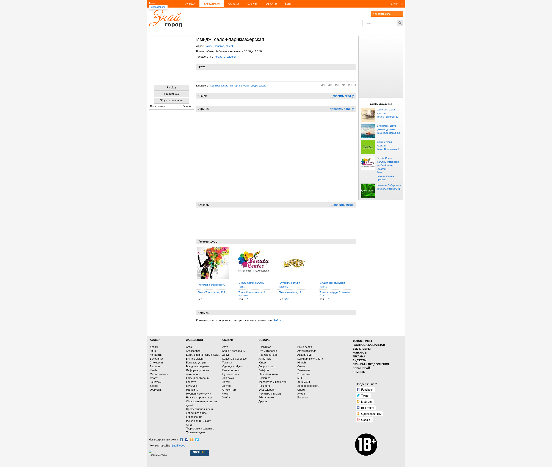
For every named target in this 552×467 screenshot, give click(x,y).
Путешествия (230, 374)
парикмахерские (219, 85)
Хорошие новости (308, 385)
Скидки (233, 3)
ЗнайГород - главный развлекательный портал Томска (165, 18)
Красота (191, 382)
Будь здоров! (266, 389)
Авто (189, 347)
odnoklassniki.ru (191, 439)
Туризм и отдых (195, 432)
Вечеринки (156, 358)
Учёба (226, 397)
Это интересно (268, 350)
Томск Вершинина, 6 (388, 149)
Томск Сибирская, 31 (388, 188)
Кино (153, 350)
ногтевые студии (239, 85)
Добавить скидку (342, 95)
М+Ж (300, 378)
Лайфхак (264, 370)
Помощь (359, 372)
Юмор (262, 362)
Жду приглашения (171, 100)
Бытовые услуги (196, 362)
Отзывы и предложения (371, 364)
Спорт (154, 378)
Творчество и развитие (200, 428)
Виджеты (360, 360)
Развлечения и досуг (199, 420)
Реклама (302, 397)
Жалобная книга (269, 374)
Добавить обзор (342, 204)
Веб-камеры (362, 348)
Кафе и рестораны (197, 378)
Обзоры (271, 3)
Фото (225, 393)
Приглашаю (171, 94)
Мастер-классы (159, 374)
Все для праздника (197, 366)
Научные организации (199, 397)
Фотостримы (362, 341)
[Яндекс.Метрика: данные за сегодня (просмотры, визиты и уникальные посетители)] (158, 453)
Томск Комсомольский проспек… (385, 176)
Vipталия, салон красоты (211, 284)
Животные (265, 358)
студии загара (258, 85)
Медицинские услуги (198, 393)
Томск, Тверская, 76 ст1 (219, 46)
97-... (329, 299)
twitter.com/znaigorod (197, 439)
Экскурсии (156, 389)
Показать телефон (225, 56)
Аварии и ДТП (305, 354)
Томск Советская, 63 (388, 133)
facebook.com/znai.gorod (186, 439)
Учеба (153, 370)
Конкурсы (156, 382)
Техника (227, 362)
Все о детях (304, 347)
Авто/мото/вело (306, 350)
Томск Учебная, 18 (290, 292)
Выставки (156, 366)
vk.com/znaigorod (181, 439)
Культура (191, 385)
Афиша (190, 3)
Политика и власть (270, 393)
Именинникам (230, 370)
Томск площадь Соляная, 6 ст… (335, 294)
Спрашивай (361, 368)
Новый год (265, 347)
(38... (288, 299)
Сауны (252, 3)
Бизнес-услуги (195, 358)
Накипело (265, 385)
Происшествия (268, 354)
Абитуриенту (266, 397)
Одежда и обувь (232, 366)
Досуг (225, 354)
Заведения (212, 3)
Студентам (229, 389)
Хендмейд (303, 382)
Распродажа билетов (369, 344)
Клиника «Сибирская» (389, 185)
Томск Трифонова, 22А (211, 292)
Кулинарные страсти (310, 358)
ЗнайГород (178, 445)
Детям (154, 347)
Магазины (192, 389)
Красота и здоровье (234, 358)
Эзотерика (303, 374)
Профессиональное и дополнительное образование (199, 413)
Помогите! (265, 378)
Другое (154, 385)
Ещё (288, 3)
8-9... (248, 299)
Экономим (303, 370)
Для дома (228, 378)
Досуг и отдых (267, 366)
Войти (277, 320)
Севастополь (158, 7)
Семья (301, 366)
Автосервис (193, 350)
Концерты (156, 354)
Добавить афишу (342, 108)
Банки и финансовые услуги (203, 354)
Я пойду (171, 87)
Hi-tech (301, 362)
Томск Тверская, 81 (387, 116)
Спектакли (156, 362)
